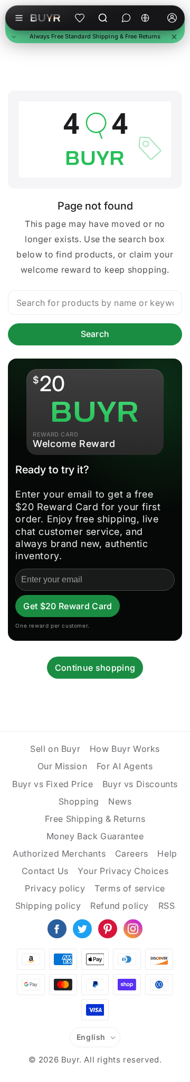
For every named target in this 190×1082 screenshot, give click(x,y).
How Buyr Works (125, 748)
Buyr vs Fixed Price (52, 784)
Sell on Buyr (55, 748)
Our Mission (62, 766)
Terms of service (129, 888)
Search (95, 334)
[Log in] (172, 17)
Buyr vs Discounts (140, 784)
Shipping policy (48, 905)
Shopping (79, 801)
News (119, 801)
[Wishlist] (79, 17)
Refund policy (119, 905)
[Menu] (19, 17)
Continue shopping (95, 667)
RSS (166, 905)
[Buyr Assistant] (126, 17)
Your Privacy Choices (123, 871)
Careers (131, 853)
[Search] (102, 17)
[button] (95, 37)
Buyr (70, 1060)
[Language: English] (149, 18)
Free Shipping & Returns (95, 818)
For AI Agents (125, 766)
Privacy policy (55, 888)
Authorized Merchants (59, 853)
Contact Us (45, 871)
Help (167, 853)
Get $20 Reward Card (67, 606)
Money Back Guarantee (95, 836)
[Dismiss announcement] (174, 36)
